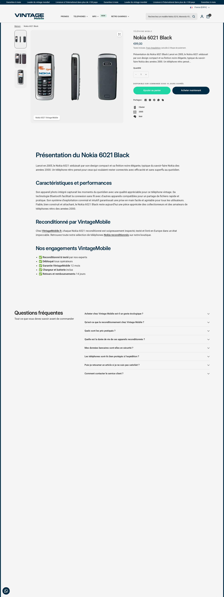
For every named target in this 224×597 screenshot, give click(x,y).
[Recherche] (193, 16)
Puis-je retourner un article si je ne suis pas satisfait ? (112, 365)
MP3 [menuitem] (94, 16)
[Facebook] (146, 100)
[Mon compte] (202, 16)
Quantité (137, 68)
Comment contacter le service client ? (104, 373)
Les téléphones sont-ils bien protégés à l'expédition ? (112, 356)
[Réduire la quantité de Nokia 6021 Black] (135, 74)
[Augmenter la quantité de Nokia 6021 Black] (146, 74)
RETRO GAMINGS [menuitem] (119, 16)
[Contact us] (6, 591)
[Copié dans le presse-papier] (163, 100)
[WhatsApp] (158, 100)
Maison (17, 26)
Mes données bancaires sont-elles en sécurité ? (109, 348)
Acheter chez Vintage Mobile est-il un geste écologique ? (114, 313)
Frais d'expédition (153, 48)
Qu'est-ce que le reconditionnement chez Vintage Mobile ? (114, 322)
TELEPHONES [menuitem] (79, 16)
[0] (207, 16)
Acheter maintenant (191, 90)
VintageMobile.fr (52, 230)
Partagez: (137, 100)
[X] (150, 100)
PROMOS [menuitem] (65, 16)
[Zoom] (119, 34)
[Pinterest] (154, 100)
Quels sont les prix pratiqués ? (100, 330)
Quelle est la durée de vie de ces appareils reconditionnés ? (115, 339)
